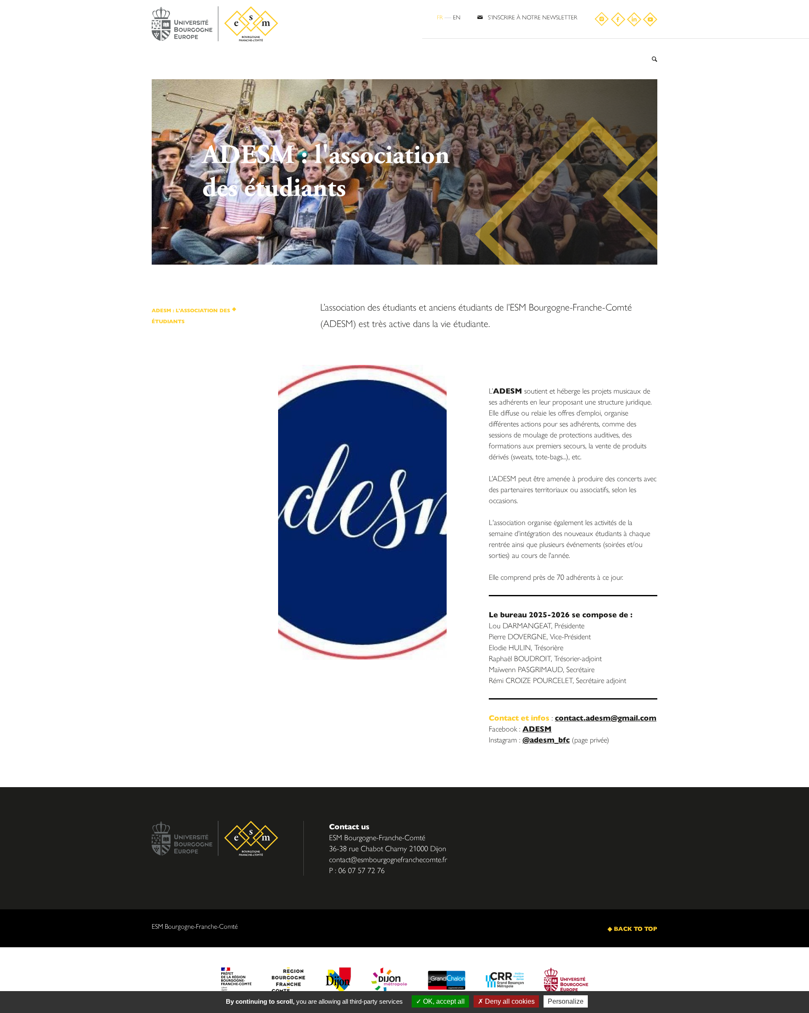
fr (440, 17)
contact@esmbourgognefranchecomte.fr (388, 859)
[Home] (215, 24)
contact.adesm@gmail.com (605, 717)
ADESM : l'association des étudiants (191, 315)
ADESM (537, 728)
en (457, 17)
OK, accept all (443, 1001)
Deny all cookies (509, 1001)
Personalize (566, 1001)
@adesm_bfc (546, 739)
